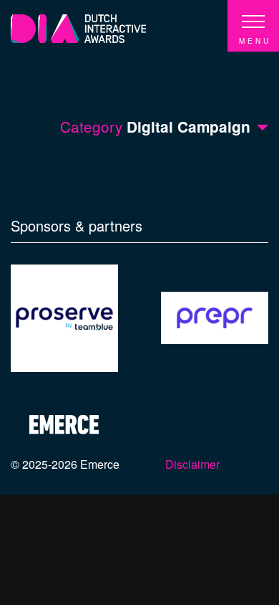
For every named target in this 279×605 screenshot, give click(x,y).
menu (255, 41)
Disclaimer (192, 464)
